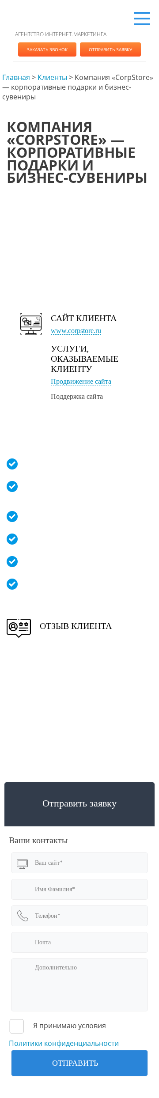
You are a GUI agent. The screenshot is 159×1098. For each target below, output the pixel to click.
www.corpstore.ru (76, 330)
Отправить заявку (110, 49)
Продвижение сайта (81, 381)
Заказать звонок (47, 49)
